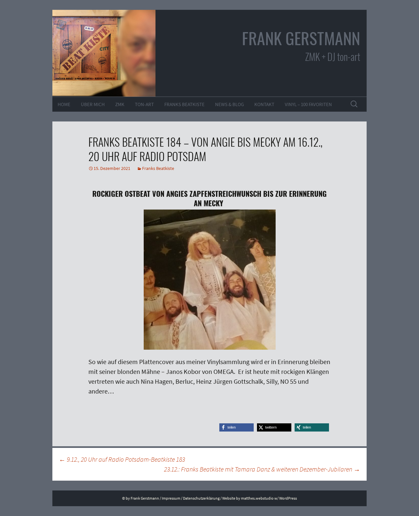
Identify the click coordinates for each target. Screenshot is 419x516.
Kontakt (264, 104)
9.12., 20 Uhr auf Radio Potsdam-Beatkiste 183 (122, 459)
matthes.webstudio (257, 498)
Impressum (171, 498)
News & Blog (229, 104)
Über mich (93, 104)
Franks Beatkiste (184, 104)
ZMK (119, 104)
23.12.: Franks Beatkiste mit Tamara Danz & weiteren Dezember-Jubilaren (262, 469)
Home (64, 104)
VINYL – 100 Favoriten (308, 104)
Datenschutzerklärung (201, 498)
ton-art (144, 104)
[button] (236, 427)
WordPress (288, 498)
